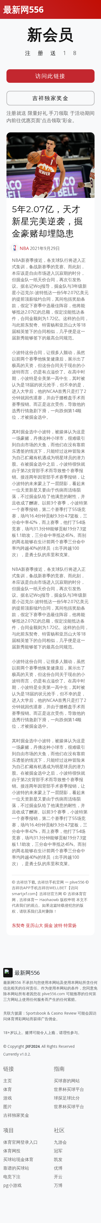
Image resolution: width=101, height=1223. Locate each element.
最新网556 (23, 9)
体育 (7, 1089)
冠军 (58, 1151)
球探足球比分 (67, 1098)
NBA (24, 248)
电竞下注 (11, 1177)
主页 (7, 1081)
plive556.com (53, 993)
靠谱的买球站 (16, 1168)
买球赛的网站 (67, 1081)
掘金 (48, 925)
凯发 (58, 1159)
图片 (7, 1106)
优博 (58, 1168)
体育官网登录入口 (20, 1142)
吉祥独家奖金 (50, 98)
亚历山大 (34, 925)
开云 (58, 1177)
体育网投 (11, 1151)
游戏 (7, 1098)
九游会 (60, 1142)
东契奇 (18, 925)
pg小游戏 (12, 1185)
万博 (58, 1185)
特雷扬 (70, 925)
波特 (58, 925)
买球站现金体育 (18, 1159)
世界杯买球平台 (69, 1089)
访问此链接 (50, 76)
